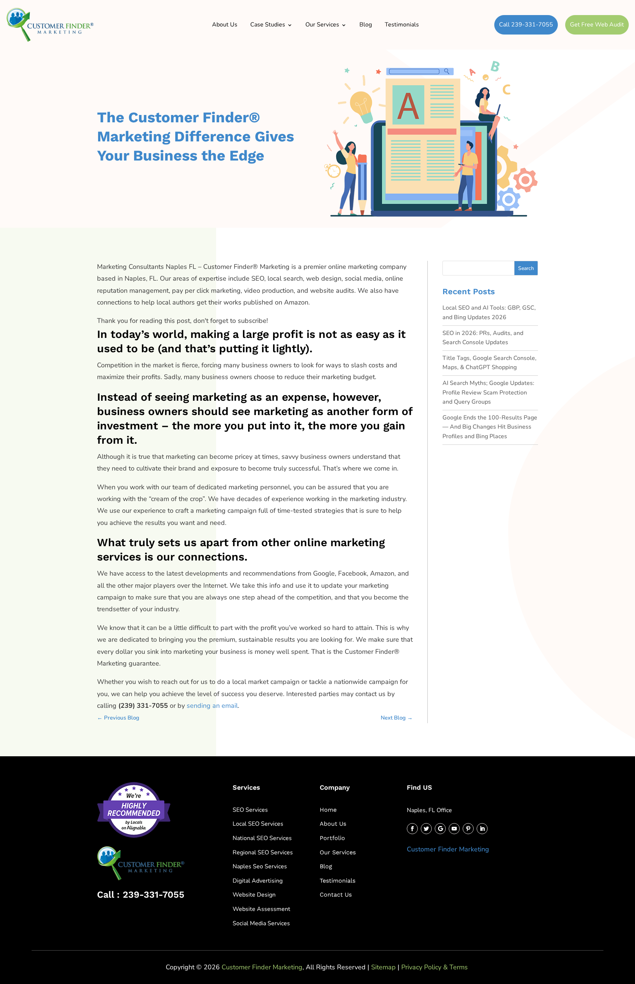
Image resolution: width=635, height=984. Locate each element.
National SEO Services (262, 838)
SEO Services (250, 810)
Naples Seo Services (260, 866)
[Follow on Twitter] (426, 828)
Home (328, 809)
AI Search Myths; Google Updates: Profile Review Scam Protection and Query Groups (488, 392)
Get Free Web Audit (597, 25)
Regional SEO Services (263, 852)
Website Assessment (261, 909)
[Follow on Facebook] (412, 828)
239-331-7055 (153, 894)
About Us (224, 25)
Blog (365, 25)
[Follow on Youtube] (454, 828)
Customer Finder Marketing (448, 849)
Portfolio (332, 838)
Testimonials (402, 25)
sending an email (212, 705)
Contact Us (336, 894)
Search (526, 268)
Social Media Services (261, 923)
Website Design (254, 895)
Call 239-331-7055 (526, 25)
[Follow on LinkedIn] (482, 828)
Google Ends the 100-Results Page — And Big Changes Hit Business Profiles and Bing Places (489, 427)
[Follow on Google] (440, 828)
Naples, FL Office (429, 810)
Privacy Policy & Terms (434, 967)
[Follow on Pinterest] (468, 828)
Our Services (322, 25)
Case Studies (267, 25)
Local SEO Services (258, 824)
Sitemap (383, 967)
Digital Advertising (258, 881)
